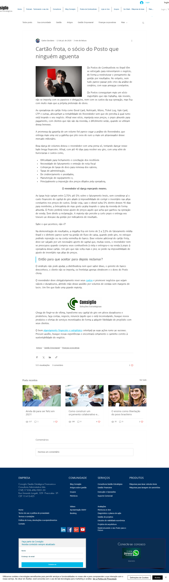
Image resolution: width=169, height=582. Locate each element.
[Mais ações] (131, 40)
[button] (143, 23)
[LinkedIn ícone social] (63, 529)
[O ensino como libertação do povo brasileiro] (127, 395)
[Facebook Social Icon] (69, 529)
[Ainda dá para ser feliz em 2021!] (42, 395)
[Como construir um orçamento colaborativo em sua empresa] (84, 395)
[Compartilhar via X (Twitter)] (43, 357)
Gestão (59, 22)
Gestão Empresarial (85, 22)
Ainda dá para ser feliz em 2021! (40, 413)
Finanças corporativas (107, 22)
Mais (123, 22)
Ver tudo (143, 380)
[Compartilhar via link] (56, 357)
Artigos (70, 22)
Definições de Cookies (139, 577)
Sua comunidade (44, 22)
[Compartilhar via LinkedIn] (50, 357)
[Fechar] (165, 577)
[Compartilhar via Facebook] (37, 357)
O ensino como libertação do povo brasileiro (125, 413)
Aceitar (157, 577)
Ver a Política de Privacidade (105, 578)
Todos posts (27, 22)
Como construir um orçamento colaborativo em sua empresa (84, 413)
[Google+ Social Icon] (76, 529)
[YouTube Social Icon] (82, 529)
